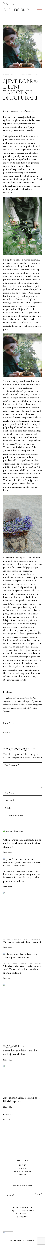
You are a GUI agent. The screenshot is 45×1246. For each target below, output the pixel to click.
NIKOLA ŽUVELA (33, 837)
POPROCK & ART (15, 963)
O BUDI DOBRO (22, 1160)
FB (7, 4)
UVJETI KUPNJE (23, 1217)
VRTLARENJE (32, 75)
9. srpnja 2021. (9, 75)
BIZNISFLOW (7, 1095)
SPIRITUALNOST (25, 939)
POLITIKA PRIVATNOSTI (22, 1207)
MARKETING (22, 1174)
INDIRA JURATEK (35, 963)
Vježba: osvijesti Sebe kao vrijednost (22, 941)
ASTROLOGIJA (7, 871)
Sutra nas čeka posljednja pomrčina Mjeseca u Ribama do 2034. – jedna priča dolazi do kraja (21, 877)
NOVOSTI (26, 871)
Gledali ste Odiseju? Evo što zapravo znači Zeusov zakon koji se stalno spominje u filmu (22, 969)
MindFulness (7, 837)
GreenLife (23, 75)
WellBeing (25, 963)
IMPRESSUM (22, 1168)
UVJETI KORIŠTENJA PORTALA (22, 1211)
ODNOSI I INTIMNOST (20, 837)
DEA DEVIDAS (35, 939)
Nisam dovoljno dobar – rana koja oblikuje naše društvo (21, 1052)
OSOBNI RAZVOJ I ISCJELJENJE (13, 1046)
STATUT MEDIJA (22, 1214)
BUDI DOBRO (34, 871)
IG (13, 4)
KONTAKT (22, 1165)
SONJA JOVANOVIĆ (27, 1095)
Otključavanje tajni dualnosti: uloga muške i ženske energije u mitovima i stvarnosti (22, 843)
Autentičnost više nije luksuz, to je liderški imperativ (21, 1099)
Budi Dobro (17, 1240)
